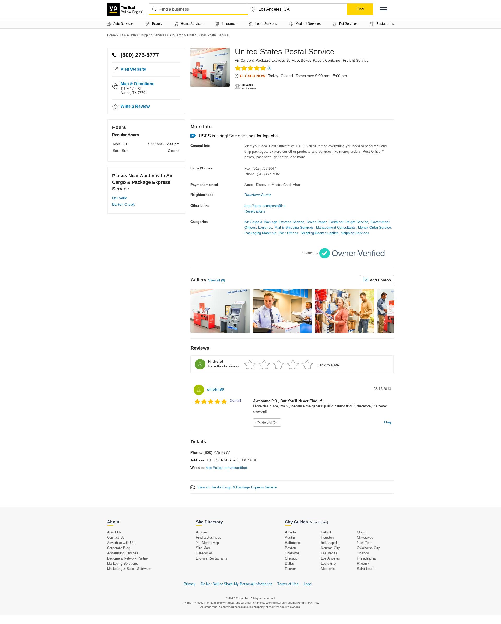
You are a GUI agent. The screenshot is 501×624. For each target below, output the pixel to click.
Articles (202, 532)
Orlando (363, 553)
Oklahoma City (368, 548)
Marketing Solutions (122, 564)
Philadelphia (366, 558)
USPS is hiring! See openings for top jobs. (239, 136)
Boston (290, 548)
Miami (361, 532)
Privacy (189, 584)
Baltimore (292, 543)
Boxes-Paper (312, 60)
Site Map (203, 548)
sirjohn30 (215, 389)
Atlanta (290, 532)
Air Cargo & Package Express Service (267, 60)
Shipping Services (355, 233)
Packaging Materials (260, 233)
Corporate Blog (118, 548)
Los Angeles (330, 558)
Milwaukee (365, 537)
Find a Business (208, 537)
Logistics (265, 227)
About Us (114, 532)
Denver (290, 569)
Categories (204, 553)
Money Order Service (374, 227)
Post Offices (288, 233)
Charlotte (292, 553)
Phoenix (363, 564)
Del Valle (119, 198)
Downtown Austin (257, 195)
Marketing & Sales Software (129, 569)
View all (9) (216, 280)
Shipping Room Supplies (320, 233)
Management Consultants (336, 227)
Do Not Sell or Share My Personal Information (236, 584)
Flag (387, 422)
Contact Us (115, 537)
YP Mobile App (207, 543)
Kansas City (330, 548)
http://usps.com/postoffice (264, 206)
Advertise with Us (120, 543)
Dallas (290, 564)
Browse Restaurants (212, 558)
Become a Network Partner (128, 558)
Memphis (328, 569)
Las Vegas (329, 553)
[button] (383, 9)
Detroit (326, 532)
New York (364, 543)
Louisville (328, 564)
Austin (290, 537)
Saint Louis (365, 569)
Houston (327, 537)
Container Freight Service (347, 60)
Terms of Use (287, 584)
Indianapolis (330, 543)
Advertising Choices (122, 553)
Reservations (254, 211)
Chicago (291, 558)
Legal (308, 584)
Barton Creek (123, 204)
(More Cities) (318, 522)
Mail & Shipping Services (294, 227)
